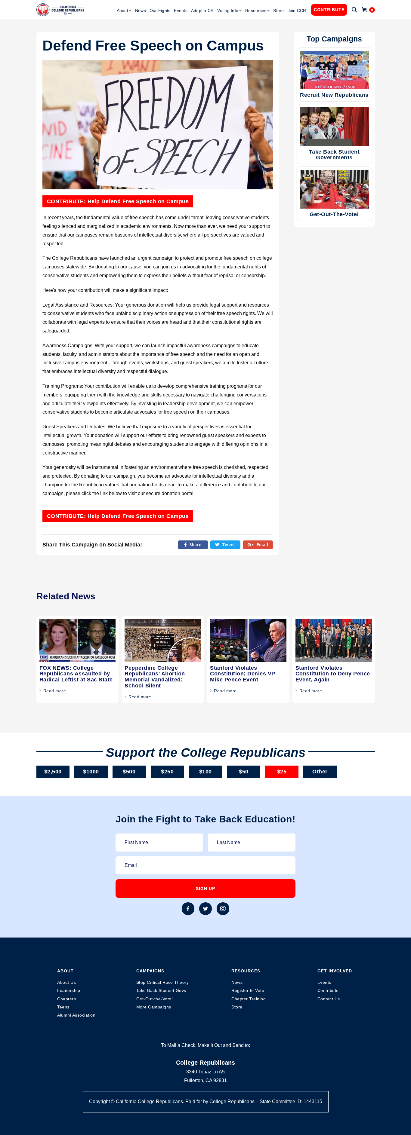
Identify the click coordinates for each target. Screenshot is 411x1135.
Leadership (68, 990)
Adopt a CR (202, 10)
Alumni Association (76, 1015)
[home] (60, 10)
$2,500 (53, 772)
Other (320, 772)
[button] (124, 10)
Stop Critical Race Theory (162, 982)
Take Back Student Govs (161, 990)
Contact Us (328, 998)
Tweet (225, 544)
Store (278, 10)
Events (180, 10)
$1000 (91, 772)
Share (193, 544)
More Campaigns (153, 1007)
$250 (167, 772)
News (140, 10)
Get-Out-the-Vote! (154, 998)
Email (257, 544)
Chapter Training (248, 998)
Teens (63, 1007)
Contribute (329, 9)
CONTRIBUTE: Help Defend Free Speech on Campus (118, 201)
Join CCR (297, 10)
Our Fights (160, 10)
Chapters (66, 998)
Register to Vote (247, 990)
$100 (205, 772)
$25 (282, 772)
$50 (244, 772)
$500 (129, 772)
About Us (66, 982)
